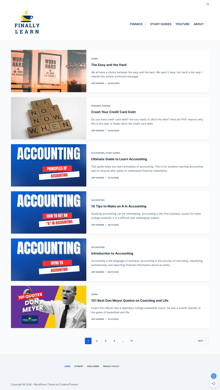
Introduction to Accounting (112, 253)
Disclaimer (93, 366)
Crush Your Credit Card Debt (113, 112)
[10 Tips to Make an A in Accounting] (48, 212)
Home (67, 366)
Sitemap (78, 366)
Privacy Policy (111, 366)
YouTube (183, 24)
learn (94, 58)
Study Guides (161, 24)
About (199, 24)
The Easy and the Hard (109, 65)
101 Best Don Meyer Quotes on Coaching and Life (129, 300)
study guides (113, 153)
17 (131, 340)
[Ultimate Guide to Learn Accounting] (48, 165)
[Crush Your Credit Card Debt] (48, 118)
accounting (98, 153)
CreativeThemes (68, 384)
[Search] (208, 4)
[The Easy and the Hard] (48, 71)
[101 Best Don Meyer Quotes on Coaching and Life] (48, 307)
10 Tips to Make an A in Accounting (118, 206)
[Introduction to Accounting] (48, 259)
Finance (136, 24)
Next (200, 341)
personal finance (101, 106)
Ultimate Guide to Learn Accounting (119, 159)
